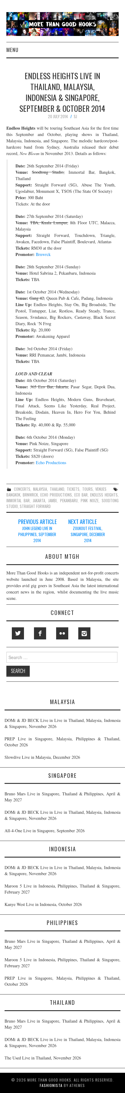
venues (100, 489)
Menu (12, 49)
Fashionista (51, 1085)
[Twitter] (18, 633)
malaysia (40, 489)
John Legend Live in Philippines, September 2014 (37, 534)
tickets (73, 489)
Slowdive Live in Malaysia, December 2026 (42, 757)
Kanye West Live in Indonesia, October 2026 (43, 904)
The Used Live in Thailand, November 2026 (43, 1058)
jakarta (39, 500)
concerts (22, 489)
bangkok (13, 495)
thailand (57, 489)
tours (87, 489)
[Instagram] (84, 633)
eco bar (81, 495)
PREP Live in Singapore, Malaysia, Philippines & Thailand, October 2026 (62, 742)
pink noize (90, 500)
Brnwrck (43, 254)
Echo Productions (51, 462)
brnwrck (30, 495)
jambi (52, 500)
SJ (75, 116)
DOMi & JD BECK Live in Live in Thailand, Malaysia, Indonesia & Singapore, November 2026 (62, 723)
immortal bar (18, 500)
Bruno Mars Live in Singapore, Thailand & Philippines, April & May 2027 (62, 797)
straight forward (35, 506)
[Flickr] (62, 633)
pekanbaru (69, 500)
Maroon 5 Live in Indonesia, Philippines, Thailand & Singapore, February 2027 (62, 889)
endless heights (104, 495)
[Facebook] (40, 633)
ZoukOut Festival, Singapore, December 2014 (88, 534)
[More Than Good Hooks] (62, 23)
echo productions (56, 495)
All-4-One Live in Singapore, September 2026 (45, 830)
